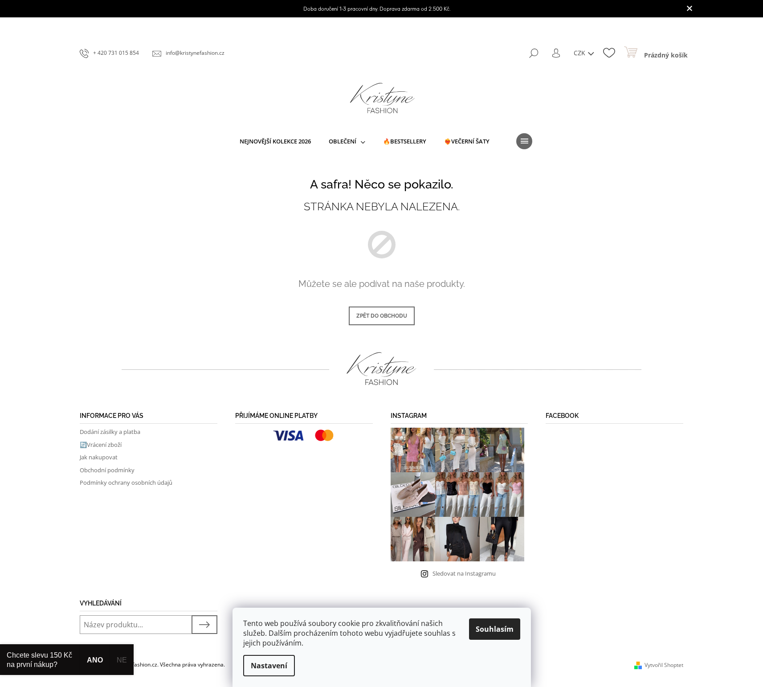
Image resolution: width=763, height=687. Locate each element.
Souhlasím (495, 629)
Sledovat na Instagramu (464, 573)
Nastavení (269, 666)
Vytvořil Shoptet (664, 665)
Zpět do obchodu (381, 316)
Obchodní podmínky (107, 470)
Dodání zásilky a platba (110, 432)
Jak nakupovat (99, 457)
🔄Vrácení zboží (101, 445)
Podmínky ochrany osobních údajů (126, 482)
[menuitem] (275, 141)
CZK (580, 53)
